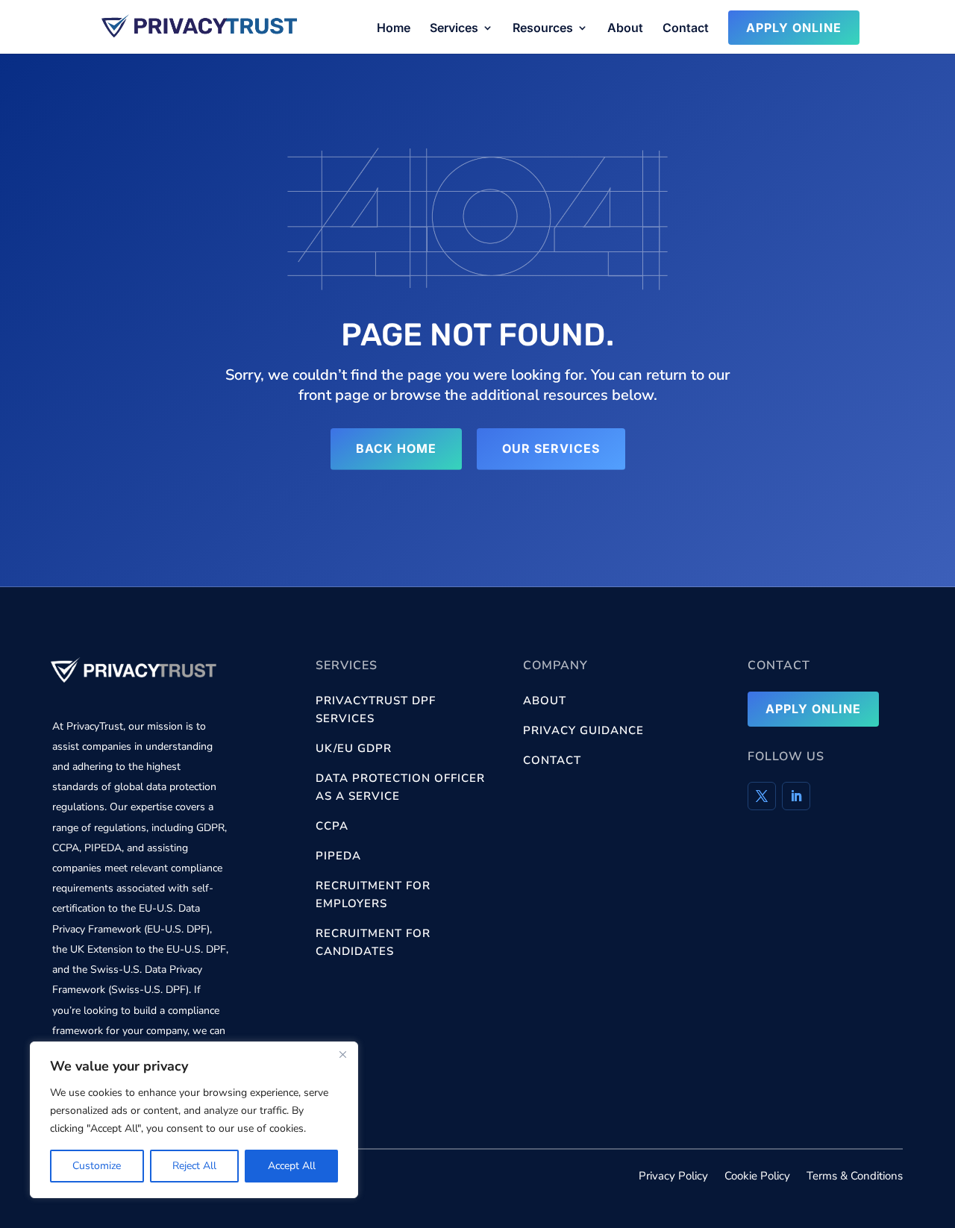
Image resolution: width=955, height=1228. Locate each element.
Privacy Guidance (583, 730)
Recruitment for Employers (373, 894)
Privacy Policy (673, 1177)
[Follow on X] (762, 796)
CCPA (332, 825)
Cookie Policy (757, 1177)
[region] (194, 1119)
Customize (96, 1166)
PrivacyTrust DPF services (376, 709)
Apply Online (794, 27)
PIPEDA (338, 855)
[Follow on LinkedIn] (796, 796)
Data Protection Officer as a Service (400, 787)
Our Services (551, 448)
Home (393, 28)
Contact (686, 28)
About (625, 28)
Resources (543, 28)
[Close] (342, 1054)
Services (454, 28)
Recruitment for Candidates (373, 942)
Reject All (194, 1166)
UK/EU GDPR (354, 748)
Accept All (292, 1166)
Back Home (396, 448)
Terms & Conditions (855, 1177)
